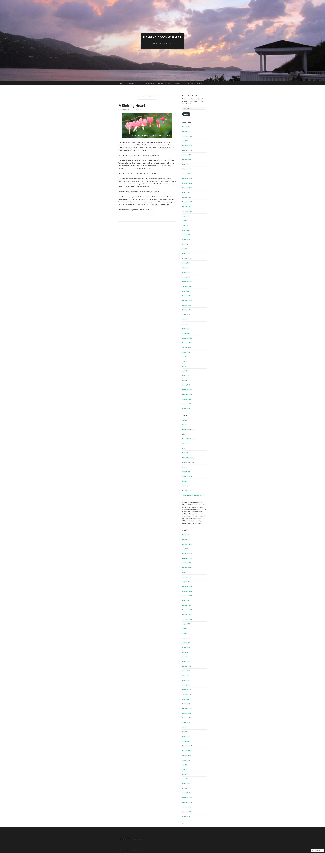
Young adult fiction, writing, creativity (193, 495)
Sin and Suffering (187, 476)
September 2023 (187, 136)
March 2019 (185, 253)
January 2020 (186, 234)
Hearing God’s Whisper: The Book (169, 83)
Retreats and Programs (146, 83)
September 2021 (187, 188)
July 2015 (185, 357)
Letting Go (185, 453)
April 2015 (185, 371)
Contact (199, 83)
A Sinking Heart (131, 105)
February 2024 (186, 131)
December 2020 (187, 202)
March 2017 (185, 291)
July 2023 (185, 141)
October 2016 (186, 305)
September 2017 (187, 286)
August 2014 (186, 408)
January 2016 (186, 333)
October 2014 (186, 399)
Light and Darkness (187, 457)
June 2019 (185, 249)
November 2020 (187, 206)
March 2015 (185, 375)
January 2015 (186, 385)
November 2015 (187, 342)
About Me (131, 83)
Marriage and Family (188, 462)
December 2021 (187, 178)
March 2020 (185, 230)
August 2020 (186, 216)
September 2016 (187, 310)
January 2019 (186, 263)
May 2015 (185, 366)
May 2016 (185, 324)
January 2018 (186, 277)
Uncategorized (186, 490)
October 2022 (186, 155)
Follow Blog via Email (189, 95)
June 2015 (185, 361)
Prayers (184, 467)
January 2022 (186, 173)
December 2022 (187, 145)
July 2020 (185, 220)
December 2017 (187, 281)
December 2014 (187, 389)
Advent (184, 420)
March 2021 (185, 192)
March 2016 (185, 328)
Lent (183, 448)
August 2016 (186, 314)
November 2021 (187, 183)
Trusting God (186, 485)
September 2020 (187, 211)
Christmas (185, 424)
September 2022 (187, 159)
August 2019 (186, 239)
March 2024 (185, 127)
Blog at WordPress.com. (127, 850)
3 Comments (137, 110)
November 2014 (187, 394)
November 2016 (187, 300)
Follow (186, 114)
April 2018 (185, 267)
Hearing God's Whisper (162, 37)
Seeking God (186, 471)
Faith (183, 434)
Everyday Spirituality (188, 429)
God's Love (185, 443)
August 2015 (186, 352)
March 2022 (185, 164)
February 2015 (186, 380)
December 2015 (187, 338)
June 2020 (185, 225)
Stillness (184, 481)
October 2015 (186, 347)
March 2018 (185, 272)
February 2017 (186, 295)
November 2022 (187, 150)
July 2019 (185, 244)
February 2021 (186, 197)
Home (122, 83)
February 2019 (186, 258)
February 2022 (186, 169)
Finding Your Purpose (188, 439)
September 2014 (187, 403)
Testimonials (188, 83)
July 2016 (185, 319)
